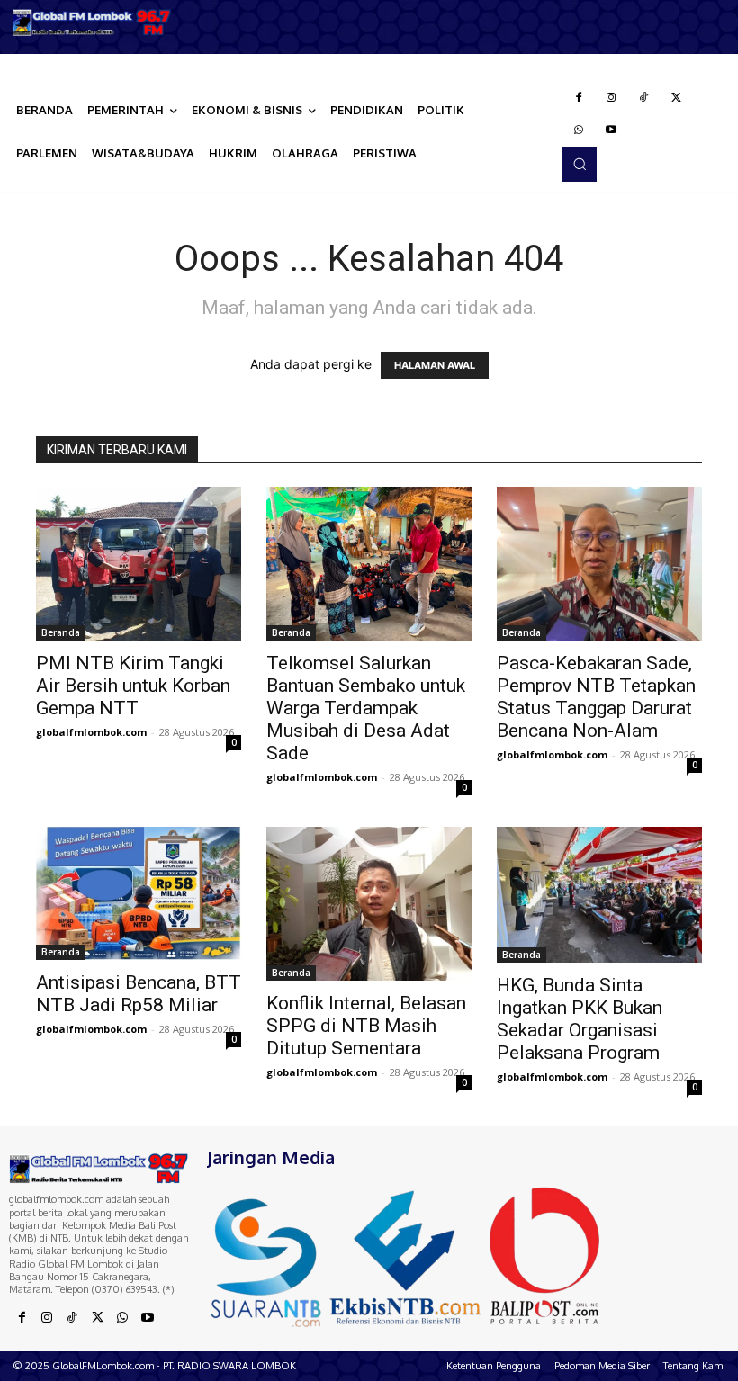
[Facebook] (578, 98)
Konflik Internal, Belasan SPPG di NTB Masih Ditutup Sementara (366, 1025)
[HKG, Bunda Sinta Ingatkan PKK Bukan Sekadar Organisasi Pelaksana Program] (599, 895)
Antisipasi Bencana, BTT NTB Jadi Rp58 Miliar (138, 994)
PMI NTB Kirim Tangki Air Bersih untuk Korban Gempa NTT (133, 685)
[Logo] (92, 22)
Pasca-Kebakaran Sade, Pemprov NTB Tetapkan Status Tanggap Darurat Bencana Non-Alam (596, 696)
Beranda (60, 632)
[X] (676, 98)
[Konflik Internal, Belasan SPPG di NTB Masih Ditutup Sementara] (369, 904)
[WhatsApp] (578, 130)
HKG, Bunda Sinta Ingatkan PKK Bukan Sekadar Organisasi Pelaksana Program (579, 1018)
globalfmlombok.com (91, 732)
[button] (579, 164)
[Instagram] (611, 98)
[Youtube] (611, 130)
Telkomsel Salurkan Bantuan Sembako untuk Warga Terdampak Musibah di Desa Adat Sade (365, 708)
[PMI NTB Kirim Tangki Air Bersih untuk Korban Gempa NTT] (138, 564)
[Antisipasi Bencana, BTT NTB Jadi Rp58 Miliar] (138, 894)
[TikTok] (643, 98)
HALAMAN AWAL (434, 365)
